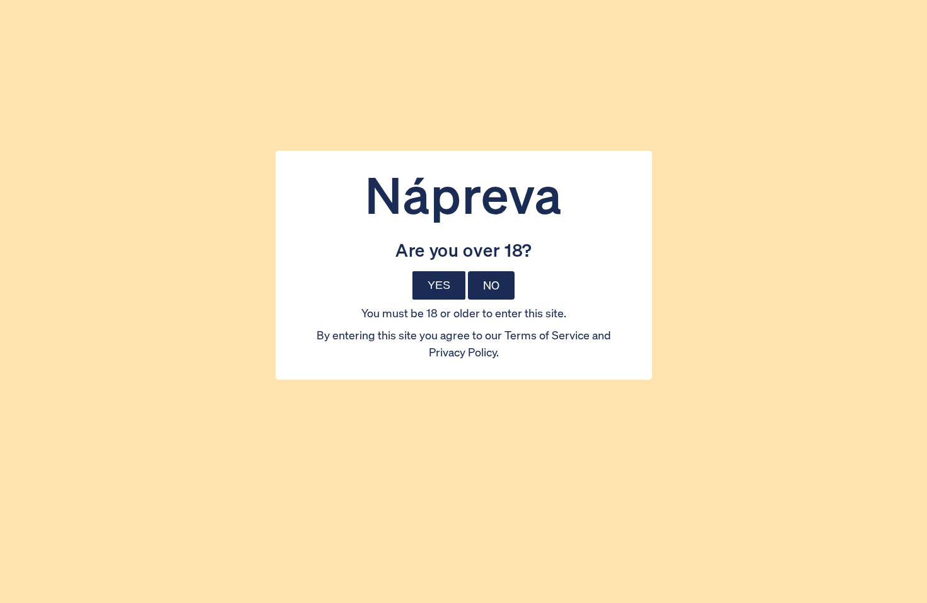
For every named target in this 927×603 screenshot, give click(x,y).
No (491, 285)
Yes (439, 285)
